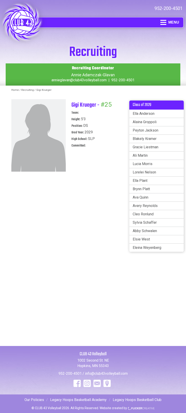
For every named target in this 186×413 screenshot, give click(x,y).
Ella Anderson (143, 113)
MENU (173, 22)
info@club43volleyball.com (106, 373)
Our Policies (34, 400)
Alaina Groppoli (145, 122)
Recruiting (27, 90)
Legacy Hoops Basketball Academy (78, 400)
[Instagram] (87, 383)
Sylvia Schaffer (145, 222)
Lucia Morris (142, 164)
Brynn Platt (141, 189)
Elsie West (141, 239)
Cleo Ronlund (143, 214)
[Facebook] (77, 383)
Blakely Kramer (145, 139)
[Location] (107, 383)
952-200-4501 (168, 8)
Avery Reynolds (145, 206)
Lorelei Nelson (144, 172)
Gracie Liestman (145, 147)
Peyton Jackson (145, 130)
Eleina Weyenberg (147, 247)
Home (15, 90)
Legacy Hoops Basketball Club (137, 400)
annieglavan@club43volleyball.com (79, 80)
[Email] (97, 383)
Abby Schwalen (145, 231)
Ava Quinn (140, 197)
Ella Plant (140, 180)
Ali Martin (140, 155)
